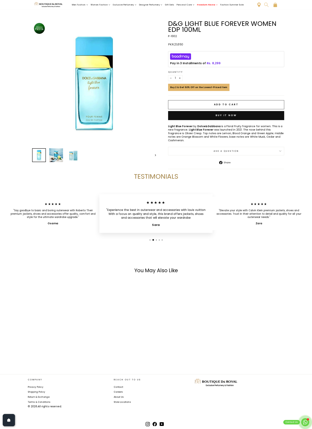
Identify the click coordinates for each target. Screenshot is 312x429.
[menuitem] (80, 5)
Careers (118, 391)
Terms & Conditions (39, 402)
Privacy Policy (35, 387)
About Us (119, 397)
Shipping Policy (36, 391)
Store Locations (122, 402)
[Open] (9, 420)
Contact (118, 387)
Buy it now (226, 115)
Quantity (175, 72)
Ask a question (226, 151)
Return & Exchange (38, 397)
